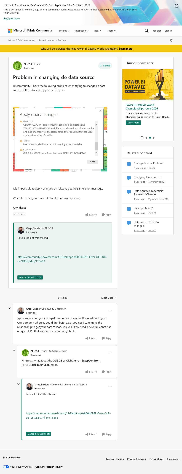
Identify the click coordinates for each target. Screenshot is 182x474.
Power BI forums (46, 40)
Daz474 (152, 213)
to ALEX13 (47, 228)
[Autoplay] (142, 137)
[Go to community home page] (30, 31)
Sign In (168, 30)
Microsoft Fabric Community (21, 40)
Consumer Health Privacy (49, 466)
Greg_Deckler (33, 228)
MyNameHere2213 (158, 199)
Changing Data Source (147, 177)
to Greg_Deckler (58, 350)
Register (156, 30)
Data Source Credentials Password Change (148, 192)
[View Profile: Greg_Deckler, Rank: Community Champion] (20, 310)
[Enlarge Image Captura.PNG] (60, 139)
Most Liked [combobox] (109, 298)
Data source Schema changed (146, 223)
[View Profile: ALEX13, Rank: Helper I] (17, 65)
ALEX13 (28, 64)
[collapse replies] (9, 308)
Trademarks (173, 458)
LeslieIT (152, 230)
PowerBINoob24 (157, 181)
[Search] (146, 31)
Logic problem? (143, 208)
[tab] (146, 137)
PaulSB (152, 168)
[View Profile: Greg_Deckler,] (21, 230)
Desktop (62, 40)
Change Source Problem (149, 163)
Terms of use (156, 458)
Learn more (125, 48)
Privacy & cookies (136, 458)
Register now (12, 18)
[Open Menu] (171, 40)
